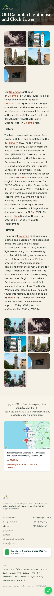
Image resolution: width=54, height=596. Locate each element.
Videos (6, 526)
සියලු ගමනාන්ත (9, 517)
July (33, 212)
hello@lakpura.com (42, 517)
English (6, 569)
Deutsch (34, 569)
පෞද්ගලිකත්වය (9, 543)
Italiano (26, 573)
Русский (34, 577)
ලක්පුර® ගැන (8, 530)
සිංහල (41, 577)
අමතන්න (7, 535)
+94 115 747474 (40, 522)
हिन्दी (19, 573)
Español (43, 569)
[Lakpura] (6, 6)
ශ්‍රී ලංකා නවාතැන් (10, 522)
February (13, 142)
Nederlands (7, 577)
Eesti (5, 573)
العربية (12, 569)
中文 (25, 580)
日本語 (32, 573)
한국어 (39, 573)
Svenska (6, 580)
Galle (17, 216)
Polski (16, 577)
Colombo (14, 92)
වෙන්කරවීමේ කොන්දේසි (13, 539)
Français (12, 573)
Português (25, 577)
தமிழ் (13, 580)
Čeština (19, 569)
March (11, 297)
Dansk (27, 569)
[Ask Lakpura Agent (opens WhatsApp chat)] (48, 590)
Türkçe (19, 580)
